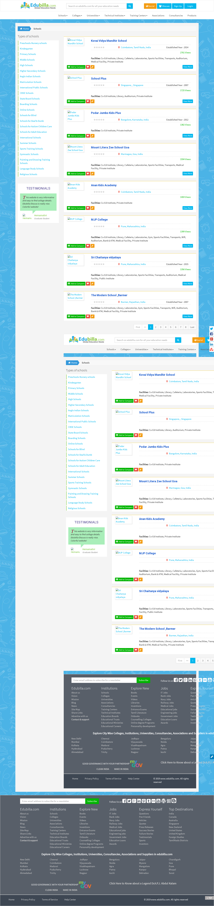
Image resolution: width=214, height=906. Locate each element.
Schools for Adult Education (33, 131)
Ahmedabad (77, 752)
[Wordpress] (163, 801)
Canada (173, 816)
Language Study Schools (32, 168)
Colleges (76, 15)
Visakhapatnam (138, 745)
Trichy (104, 752)
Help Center (133, 778)
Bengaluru (166, 738)
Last (192, 327)
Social (151, 6)
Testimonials (145, 837)
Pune (171, 866)
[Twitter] (181, 680)
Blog (73, 702)
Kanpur (142, 869)
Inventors (143, 843)
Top (210, 898)
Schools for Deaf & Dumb (32, 120)
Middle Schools (27, 59)
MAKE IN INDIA (121, 768)
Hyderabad (76, 748)
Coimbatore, (127, 47)
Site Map (75, 709)
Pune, (123, 226)
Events (134, 695)
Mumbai (75, 741)
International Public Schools (34, 87)
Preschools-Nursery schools (33, 43)
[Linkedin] (190, 680)
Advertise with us (79, 716)
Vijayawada (137, 741)
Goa (171, 862)
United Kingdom (177, 833)
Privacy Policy (92, 778)
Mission (75, 699)
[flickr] (205, 680)
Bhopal (172, 869)
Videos (134, 699)
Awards (164, 722)
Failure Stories (146, 833)
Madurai (105, 745)
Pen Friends (144, 816)
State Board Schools (30, 98)
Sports (142, 840)
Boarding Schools (28, 104)
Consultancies (176, 15)
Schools (62, 15)
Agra (163, 745)
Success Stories (146, 830)
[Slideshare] (169, 801)
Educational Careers (111, 726)
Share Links (77, 712)
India (148, 47)
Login (190, 6)
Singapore (138, 85)
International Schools (30, 137)
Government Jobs (169, 716)
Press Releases (146, 827)
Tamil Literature (138, 712)
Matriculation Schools (30, 81)
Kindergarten (26, 48)
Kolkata (75, 745)
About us (75, 692)
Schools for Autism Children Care (36, 126)
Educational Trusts (110, 719)
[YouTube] (210, 680)
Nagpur (134, 752)
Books (134, 692)
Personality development (143, 726)
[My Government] (136, 763)
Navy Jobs (166, 699)
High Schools (26, 65)
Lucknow (135, 748)
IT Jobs (164, 692)
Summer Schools (28, 143)
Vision (74, 695)
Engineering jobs (169, 712)
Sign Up (178, 6)
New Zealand (175, 827)
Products (192, 15)
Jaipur (142, 859)
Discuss (166, 6)
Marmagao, (126, 153)
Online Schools (27, 109)
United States (175, 830)
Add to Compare (77, 67)
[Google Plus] (185, 680)
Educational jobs (169, 709)
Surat (171, 872)
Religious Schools (28, 174)
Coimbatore (107, 741)
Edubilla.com (81, 688)
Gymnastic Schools (29, 154)
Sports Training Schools (31, 148)
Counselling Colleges (141, 719)
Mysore (142, 862)
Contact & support (80, 719)
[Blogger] (174, 801)
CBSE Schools (26, 92)
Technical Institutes (114, 15)
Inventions (136, 705)
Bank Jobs (166, 695)
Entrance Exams (139, 709)
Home (75, 778)
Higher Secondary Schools (32, 70)
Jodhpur (135, 738)
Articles (142, 820)
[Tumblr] (200, 680)
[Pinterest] (195, 680)
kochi (163, 752)
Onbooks (135, 716)
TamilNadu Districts (178, 840)
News (74, 705)
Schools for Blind (28, 115)
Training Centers (138, 15)
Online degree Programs (142, 722)
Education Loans (169, 719)
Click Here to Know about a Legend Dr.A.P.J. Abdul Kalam (142, 883)
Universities (92, 15)
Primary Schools (28, 54)
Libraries (135, 702)
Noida (164, 741)
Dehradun (144, 872)
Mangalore (144, 866)
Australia (173, 820)
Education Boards (110, 716)
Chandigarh (174, 859)
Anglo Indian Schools (30, 76)
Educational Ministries (112, 722)
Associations (158, 15)
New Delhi (76, 738)
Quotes (142, 823)
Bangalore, (126, 119)
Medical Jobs (167, 705)
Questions (144, 813)
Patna (164, 748)
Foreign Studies (176, 837)
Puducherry (106, 748)
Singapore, (126, 85)
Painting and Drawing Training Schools (35, 161)
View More (187, 66)
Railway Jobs (167, 702)
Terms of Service (113, 778)
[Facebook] (176, 680)
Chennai (105, 738)
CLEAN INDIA (103, 768)
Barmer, (124, 301)
